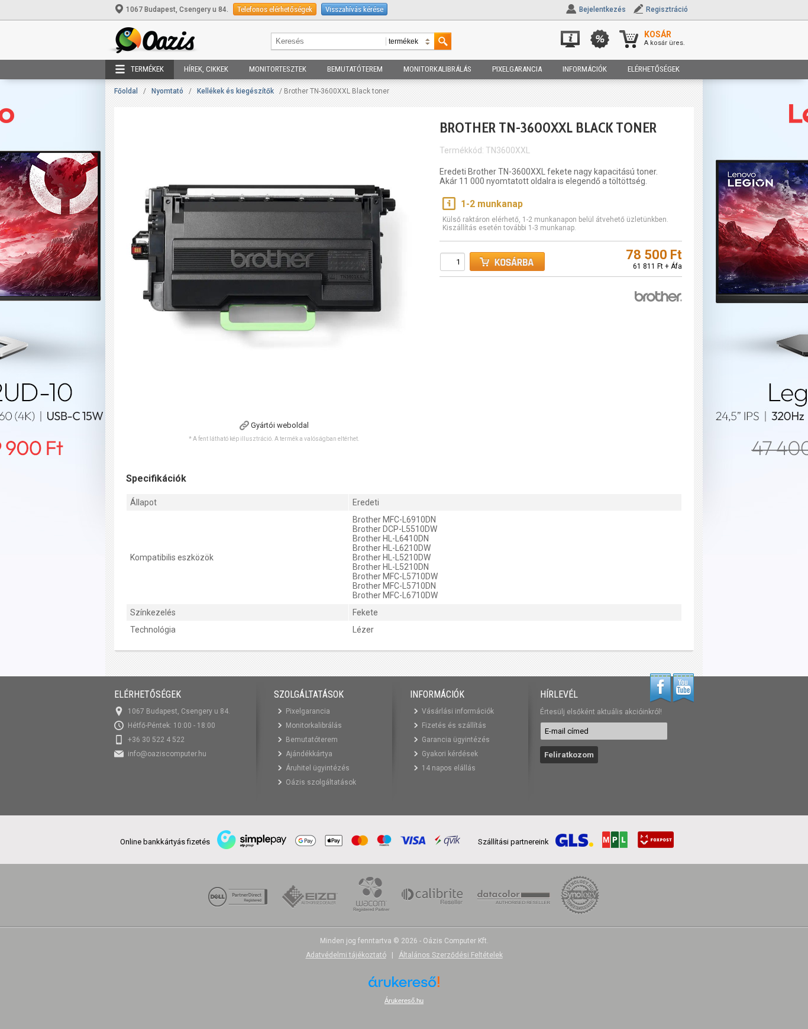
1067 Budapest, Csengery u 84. (177, 9)
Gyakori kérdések (450, 754)
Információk (585, 68)
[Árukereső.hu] (404, 986)
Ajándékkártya (309, 754)
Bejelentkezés (602, 9)
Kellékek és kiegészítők (235, 91)
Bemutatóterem (355, 68)
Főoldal (126, 91)
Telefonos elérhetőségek (274, 9)
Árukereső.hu (404, 1000)
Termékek (147, 68)
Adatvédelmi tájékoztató (346, 955)
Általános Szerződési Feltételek (451, 955)
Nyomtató (167, 91)
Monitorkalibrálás (437, 68)
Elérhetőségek (654, 68)
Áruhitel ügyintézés (318, 768)
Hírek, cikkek (206, 68)
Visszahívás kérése (354, 9)
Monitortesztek (277, 68)
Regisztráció (667, 9)
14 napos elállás (449, 768)
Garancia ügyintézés (456, 740)
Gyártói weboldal (280, 425)
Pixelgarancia (517, 68)
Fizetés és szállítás (454, 725)
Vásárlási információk (458, 711)
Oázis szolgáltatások (321, 782)
